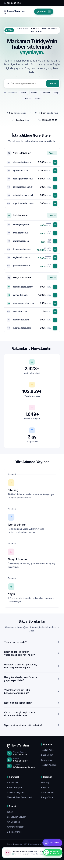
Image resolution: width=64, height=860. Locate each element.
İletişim (10, 812)
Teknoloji (46, 92)
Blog (56, 92)
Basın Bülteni (47, 755)
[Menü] (57, 11)
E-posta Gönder (14, 832)
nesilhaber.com (20, 311)
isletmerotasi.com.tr (22, 162)
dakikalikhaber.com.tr (22, 187)
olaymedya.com (20, 295)
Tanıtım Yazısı (47, 750)
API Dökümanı (13, 822)
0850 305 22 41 (20, 754)
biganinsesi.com (20, 170)
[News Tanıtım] (14, 11)
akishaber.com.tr (20, 233)
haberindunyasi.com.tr (23, 195)
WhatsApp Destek (15, 827)
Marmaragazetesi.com (23, 303)
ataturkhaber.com (21, 241)
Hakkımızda (12, 782)
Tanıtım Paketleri (49, 765)
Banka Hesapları (14, 787)
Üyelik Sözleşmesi (15, 792)
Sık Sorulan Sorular (16, 817)
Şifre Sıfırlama (47, 792)
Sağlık (38, 98)
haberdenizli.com (21, 319)
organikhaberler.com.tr (23, 203)
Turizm (23, 92)
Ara (51, 83)
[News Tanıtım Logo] (18, 745)
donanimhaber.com (22, 249)
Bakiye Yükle (47, 797)
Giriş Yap (45, 782)
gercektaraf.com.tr (21, 265)
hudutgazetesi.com (22, 328)
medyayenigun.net (21, 224)
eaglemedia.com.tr (21, 257)
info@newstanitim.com (24, 767)
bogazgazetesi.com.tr (23, 179)
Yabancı (27, 98)
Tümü (51, 153)
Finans (34, 92)
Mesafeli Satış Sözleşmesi (19, 797)
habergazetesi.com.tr (23, 287)
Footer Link (46, 760)
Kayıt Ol (45, 787)
